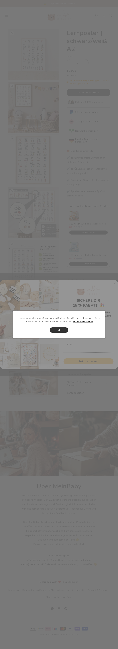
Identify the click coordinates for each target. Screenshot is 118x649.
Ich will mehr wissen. (83, 321)
